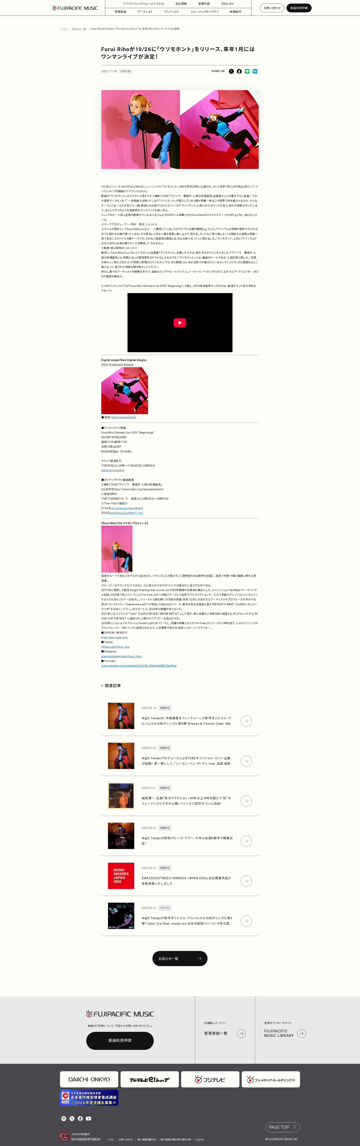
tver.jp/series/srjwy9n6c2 (126, 508)
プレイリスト (171, 12)
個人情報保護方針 (146, 1139)
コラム (111, 1139)
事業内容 (204, 4)
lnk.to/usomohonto (124, 417)
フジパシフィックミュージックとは (143, 4)
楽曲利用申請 (299, 8)
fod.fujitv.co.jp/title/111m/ (126, 513)
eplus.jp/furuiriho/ (113, 470)
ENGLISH (227, 4)
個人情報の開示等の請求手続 (176, 1139)
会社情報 (181, 4)
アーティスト (145, 12)
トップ (64, 29)
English (200, 1139)
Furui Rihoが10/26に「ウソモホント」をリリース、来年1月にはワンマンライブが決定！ (135, 29)
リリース (125, 71)
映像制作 (236, 12)
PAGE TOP (279, 1127)
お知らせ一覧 (79, 29)
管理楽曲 (120, 12)
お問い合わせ (272, 8)
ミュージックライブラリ (205, 12)
